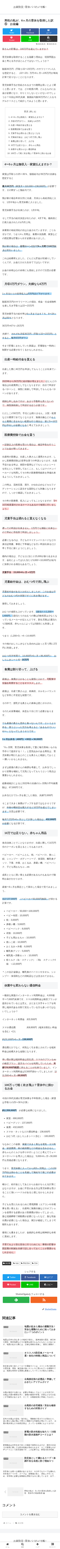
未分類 (7, 1263)
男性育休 (26, 1263)
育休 (36, 1263)
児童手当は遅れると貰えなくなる (25, 133)
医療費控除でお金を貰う (21, 129)
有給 (17, 1263)
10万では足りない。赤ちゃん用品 (25, 145)
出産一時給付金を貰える (21, 125)
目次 (26, 111)
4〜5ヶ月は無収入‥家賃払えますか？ (27, 117)
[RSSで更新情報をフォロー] (44, 1300)
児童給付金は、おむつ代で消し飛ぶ (26, 137)
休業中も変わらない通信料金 (23, 149)
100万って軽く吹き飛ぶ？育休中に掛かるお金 (31, 153)
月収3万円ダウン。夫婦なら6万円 (25, 121)
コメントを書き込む (30, 1514)
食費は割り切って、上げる (22, 141)
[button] (54, 749)
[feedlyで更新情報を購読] (16, 1300)
